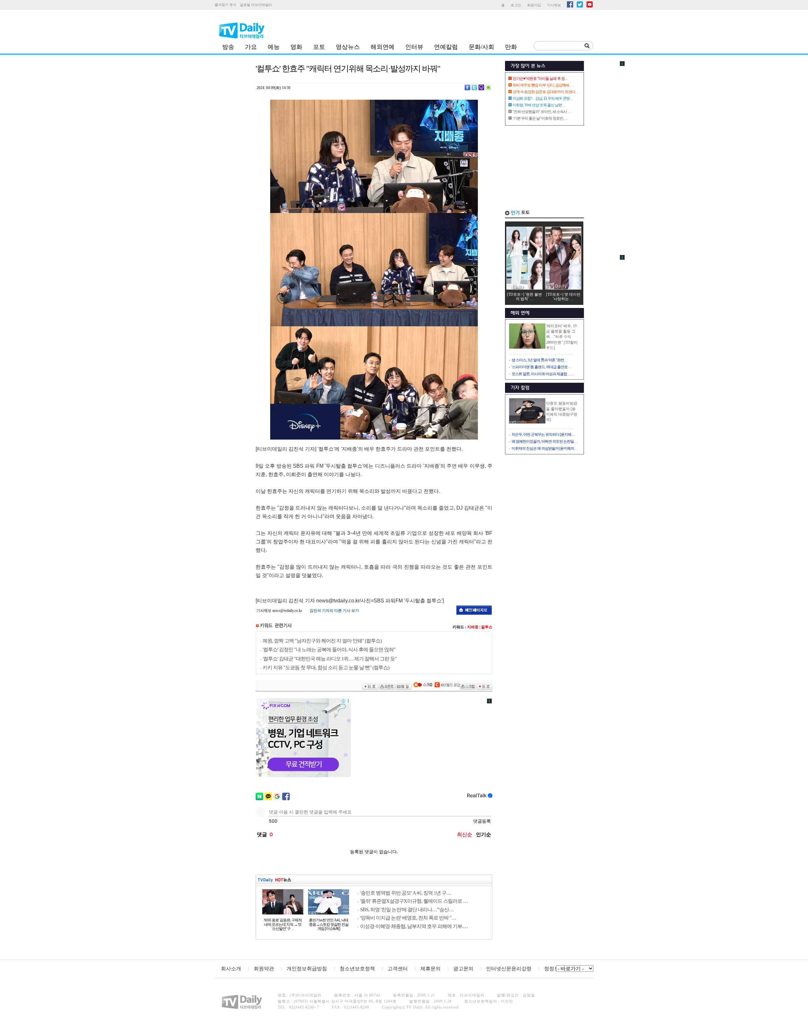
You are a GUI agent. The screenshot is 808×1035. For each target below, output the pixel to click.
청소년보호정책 (357, 968)
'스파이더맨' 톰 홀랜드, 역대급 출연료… (541, 367)
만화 (511, 47)
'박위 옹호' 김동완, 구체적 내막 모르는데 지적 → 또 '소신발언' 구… (283, 924)
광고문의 (463, 968)
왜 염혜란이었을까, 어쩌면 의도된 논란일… (544, 441)
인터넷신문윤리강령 (509, 968)
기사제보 (554, 5)
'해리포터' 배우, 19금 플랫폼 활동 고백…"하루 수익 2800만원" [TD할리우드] (562, 337)
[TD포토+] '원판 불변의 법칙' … (524, 296)
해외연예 (383, 47)
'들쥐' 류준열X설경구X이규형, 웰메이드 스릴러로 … (414, 901)
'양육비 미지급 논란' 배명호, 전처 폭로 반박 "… (408, 917)
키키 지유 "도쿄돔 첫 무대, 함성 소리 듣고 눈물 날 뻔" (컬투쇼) (326, 667)
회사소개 (231, 968)
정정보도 (554, 968)
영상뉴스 (348, 47)
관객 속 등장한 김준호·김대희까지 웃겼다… (546, 92)
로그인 (516, 5)
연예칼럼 (446, 47)
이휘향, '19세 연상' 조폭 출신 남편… (539, 105)
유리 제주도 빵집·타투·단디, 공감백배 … (543, 85)
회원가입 (534, 5)
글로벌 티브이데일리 (256, 5)
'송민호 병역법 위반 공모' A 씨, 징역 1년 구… (405, 893)
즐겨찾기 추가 (225, 5)
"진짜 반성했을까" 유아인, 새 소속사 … (542, 111)
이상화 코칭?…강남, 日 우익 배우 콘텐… (543, 98)
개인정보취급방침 (307, 968)
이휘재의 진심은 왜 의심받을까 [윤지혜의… (545, 448)
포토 (319, 47)
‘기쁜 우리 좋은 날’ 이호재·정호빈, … (540, 118)
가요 (251, 47)
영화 (296, 47)
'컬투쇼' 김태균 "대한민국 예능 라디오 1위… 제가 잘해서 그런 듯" (330, 658)
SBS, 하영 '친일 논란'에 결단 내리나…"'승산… (407, 909)
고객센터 (398, 968)
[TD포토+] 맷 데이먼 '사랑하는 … (563, 296)
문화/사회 (481, 47)
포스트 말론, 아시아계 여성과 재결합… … (543, 374)
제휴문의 (430, 968)
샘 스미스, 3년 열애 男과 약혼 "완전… (539, 360)
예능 (274, 47)
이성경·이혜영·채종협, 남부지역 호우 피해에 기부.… (414, 926)
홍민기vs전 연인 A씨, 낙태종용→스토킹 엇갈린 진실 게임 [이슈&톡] (328, 924)
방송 (228, 47)
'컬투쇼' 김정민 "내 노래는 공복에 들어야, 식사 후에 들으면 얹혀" (329, 649)
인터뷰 (414, 47)
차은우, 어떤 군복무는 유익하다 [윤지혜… (543, 434)
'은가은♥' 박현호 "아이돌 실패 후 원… (540, 78)
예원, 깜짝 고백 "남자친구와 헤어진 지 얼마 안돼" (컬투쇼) (322, 640)
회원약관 (264, 968)
